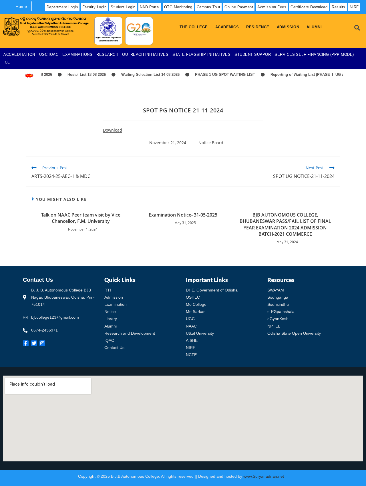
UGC (43, 54)
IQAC (53, 54)
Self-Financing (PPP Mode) (325, 54)
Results (338, 7)
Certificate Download (309, 7)
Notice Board (210, 142)
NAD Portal (150, 7)
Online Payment (238, 7)
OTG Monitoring (178, 7)
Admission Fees (271, 7)
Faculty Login (94, 7)
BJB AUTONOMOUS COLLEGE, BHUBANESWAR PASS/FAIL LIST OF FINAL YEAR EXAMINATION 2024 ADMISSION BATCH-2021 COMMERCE (285, 224)
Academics (227, 27)
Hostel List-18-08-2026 (82, 74)
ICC (6, 62)
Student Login (123, 7)
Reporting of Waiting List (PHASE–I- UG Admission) (312, 74)
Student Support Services (264, 54)
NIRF (354, 7)
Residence (257, 27)
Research (107, 54)
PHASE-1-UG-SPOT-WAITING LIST (220, 74)
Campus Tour (208, 7)
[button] (195, 27)
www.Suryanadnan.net (264, 476)
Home (21, 6)
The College (194, 27)
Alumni (314, 27)
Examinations (77, 54)
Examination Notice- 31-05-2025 (183, 215)
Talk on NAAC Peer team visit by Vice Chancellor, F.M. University (80, 218)
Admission (288, 27)
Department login (62, 7)
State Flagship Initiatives (201, 54)
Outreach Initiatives (145, 54)
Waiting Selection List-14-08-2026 (146, 74)
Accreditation (19, 54)
